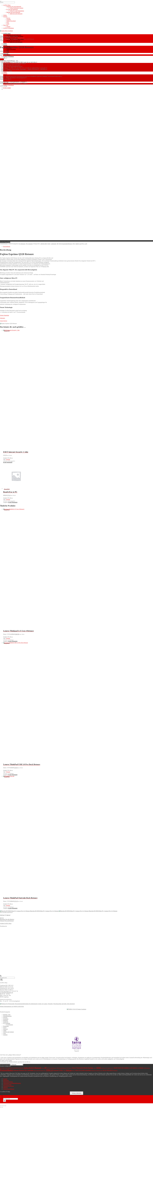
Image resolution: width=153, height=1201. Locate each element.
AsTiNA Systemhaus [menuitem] (8, 28)
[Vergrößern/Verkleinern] (0, 1105)
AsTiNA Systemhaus (8, 56)
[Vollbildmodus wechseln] (2, 1105)
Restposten (6, 1026)
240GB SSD (43, 243)
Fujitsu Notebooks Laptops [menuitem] (16, 8)
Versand (5, 55)
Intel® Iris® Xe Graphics (121, 1068)
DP (57, 243)
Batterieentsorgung (8, 1081)
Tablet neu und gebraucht (16, 70)
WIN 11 (73, 1070)
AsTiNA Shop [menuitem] (6, 5)
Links (7, 52)
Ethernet (74, 1068)
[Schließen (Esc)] (5, 1105)
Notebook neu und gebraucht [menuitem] (13, 6)
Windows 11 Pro (99, 1070)
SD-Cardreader (28, 1070)
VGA (65, 1070)
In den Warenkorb (7, 462)
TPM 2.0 (49, 1070)
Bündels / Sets (6, 1014)
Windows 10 (93, 1070)
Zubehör (5, 1034)
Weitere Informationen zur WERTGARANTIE (12, 1006)
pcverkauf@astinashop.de (17, 37)
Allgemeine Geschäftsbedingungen (12, 1083)
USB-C (61, 1070)
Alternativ (2, 318)
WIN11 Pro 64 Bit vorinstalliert (83, 1070)
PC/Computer (6, 39)
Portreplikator (6, 1070)
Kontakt (5, 1079)
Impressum (6, 1080)
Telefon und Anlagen (8, 1032)
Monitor (141, 1068)
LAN (85, 243)
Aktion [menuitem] (5, 15)
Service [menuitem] (8, 18)
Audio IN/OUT (29, 1068)
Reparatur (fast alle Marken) (7, 919)
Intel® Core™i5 (80, 243)
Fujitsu (90, 1068)
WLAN (105, 1070)
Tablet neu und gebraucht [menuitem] (16, 13)
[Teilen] (3, 1105)
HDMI (98, 1068)
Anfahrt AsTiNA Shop (5, 923)
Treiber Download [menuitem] (11, 21)
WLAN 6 (110, 1070)
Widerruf (5, 1087)
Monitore (5, 1020)
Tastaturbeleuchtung (40, 1070)
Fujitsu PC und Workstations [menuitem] (17, 10)
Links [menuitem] (7, 23)
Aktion (5, 72)
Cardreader (53, 243)
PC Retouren (14, 39)
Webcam (69, 1070)
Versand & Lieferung (8, 1086)
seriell (35, 1070)
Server (4, 1027)
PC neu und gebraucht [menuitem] (12, 9)
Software (5, 1029)
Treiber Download (11, 49)
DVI (74, 243)
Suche (4, 1097)
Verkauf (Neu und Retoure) (7, 920)
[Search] (1, 980)
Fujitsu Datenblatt (4, 315)
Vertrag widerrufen (76, 1093)
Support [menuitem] (5, 16)
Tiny (45, 1070)
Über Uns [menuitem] (5, 25)
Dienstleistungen (7, 1016)
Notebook (5, 1021)
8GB (48, 243)
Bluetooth (37, 1068)
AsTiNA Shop (6, 33)
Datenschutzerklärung (8, 1089)
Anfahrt (8, 55)
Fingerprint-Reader (82, 1068)
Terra (4, 1033)
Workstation (115, 1070)
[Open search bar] (0, 976)
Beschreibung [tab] (6, 246)
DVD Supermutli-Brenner (65, 243)
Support (5, 45)
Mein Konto (6, 1095)
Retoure (21, 1070)
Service (8, 75)
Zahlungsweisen (7, 1084)
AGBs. (10, 1060)
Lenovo (134, 1068)
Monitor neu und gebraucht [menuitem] (13, 12)
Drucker (5, 1017)
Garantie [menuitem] (8, 19)
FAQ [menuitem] (7, 22)
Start (1, 39)
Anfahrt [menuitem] (8, 26)
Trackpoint (55, 1070)
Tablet (4, 1030)
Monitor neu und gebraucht (13, 40)
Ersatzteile (5, 1019)
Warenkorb (6, 1102)
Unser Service (3, 320)
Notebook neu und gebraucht (13, 35)
